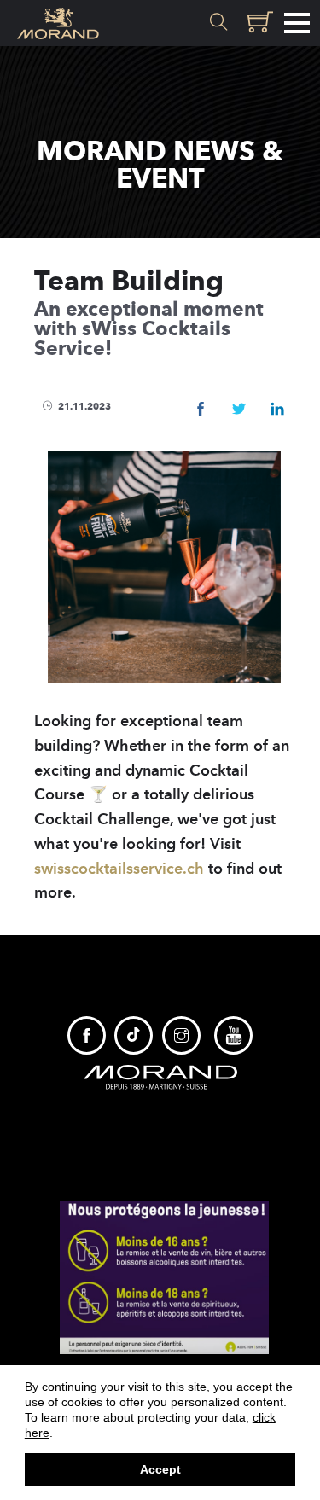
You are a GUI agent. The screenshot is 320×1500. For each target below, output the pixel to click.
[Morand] (160, 1076)
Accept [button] (160, 1469)
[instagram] (181, 1035)
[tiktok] (133, 1035)
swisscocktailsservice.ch (119, 868)
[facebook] (86, 1035)
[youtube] (233, 1035)
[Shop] (257, 23)
